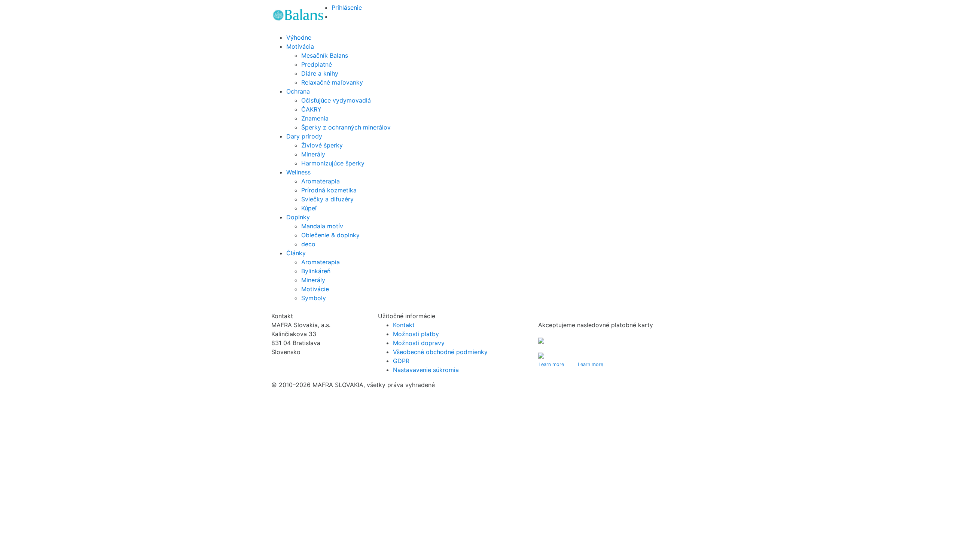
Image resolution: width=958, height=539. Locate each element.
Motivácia (300, 46)
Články (296, 253)
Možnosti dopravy (419, 343)
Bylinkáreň (315, 271)
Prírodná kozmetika (329, 190)
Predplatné (316, 64)
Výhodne (298, 37)
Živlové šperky (322, 145)
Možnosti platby (416, 334)
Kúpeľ (309, 208)
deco (308, 244)
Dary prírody (304, 136)
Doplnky (298, 217)
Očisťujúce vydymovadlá (336, 100)
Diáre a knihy (319, 73)
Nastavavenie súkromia (426, 370)
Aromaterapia (320, 181)
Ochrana (298, 91)
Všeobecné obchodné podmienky (440, 352)
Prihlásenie (347, 7)
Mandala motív (322, 226)
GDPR (401, 361)
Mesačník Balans (324, 55)
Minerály (313, 154)
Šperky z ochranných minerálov (346, 127)
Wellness (298, 172)
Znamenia (315, 118)
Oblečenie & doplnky (330, 235)
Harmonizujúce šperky (332, 163)
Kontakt (404, 325)
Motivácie (315, 289)
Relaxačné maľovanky (332, 82)
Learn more (551, 364)
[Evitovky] (298, 15)
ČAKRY (311, 109)
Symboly (313, 298)
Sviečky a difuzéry (327, 199)
